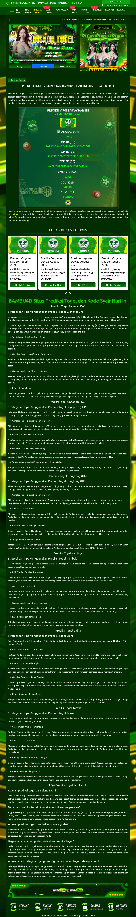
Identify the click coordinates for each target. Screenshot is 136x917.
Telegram (64, 3)
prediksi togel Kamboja (19, 566)
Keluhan (109, 9)
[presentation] (66, 293)
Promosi (97, 9)
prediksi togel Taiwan (18, 721)
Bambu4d (116, 320)
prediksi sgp (84, 443)
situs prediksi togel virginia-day (40, 93)
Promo (44, 66)
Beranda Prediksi (18, 80)
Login (21, 66)
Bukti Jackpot (85, 11)
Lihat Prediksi (23, 285)
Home (19, 12)
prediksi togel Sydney (54, 331)
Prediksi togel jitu (17, 376)
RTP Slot (66, 66)
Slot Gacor (49, 11)
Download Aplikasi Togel (23, 3)
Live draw (28, 11)
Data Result (75, 11)
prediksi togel (37, 342)
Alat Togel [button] (61, 9)
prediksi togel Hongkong (38, 486)
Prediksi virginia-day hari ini (21, 210)
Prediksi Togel (38, 11)
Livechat (77, 3)
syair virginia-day (16, 214)
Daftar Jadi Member (47, 3)
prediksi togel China (118, 641)
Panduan (121, 9)
